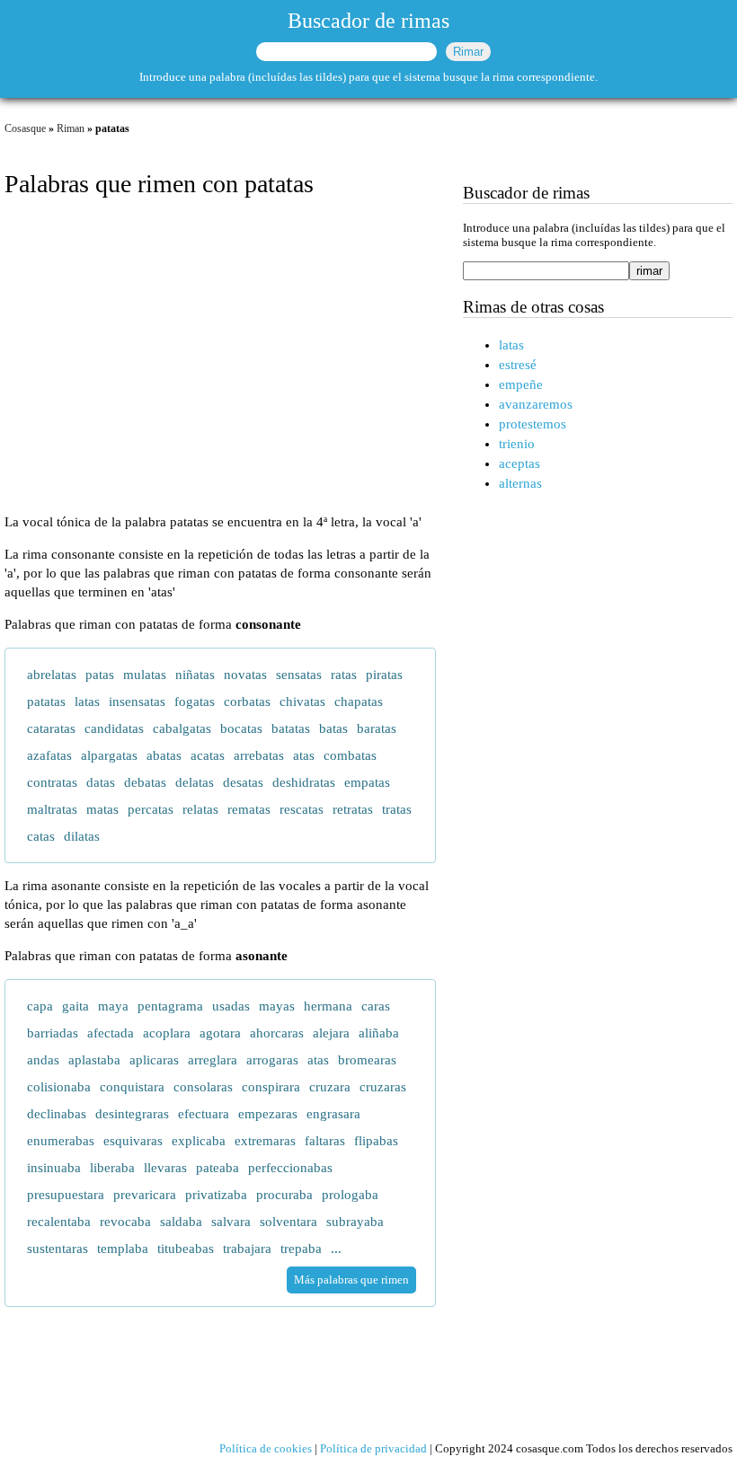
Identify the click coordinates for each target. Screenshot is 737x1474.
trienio (517, 444)
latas (511, 345)
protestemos (532, 424)
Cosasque (25, 128)
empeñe (521, 384)
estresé (518, 364)
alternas (520, 483)
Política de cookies (265, 1448)
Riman (70, 128)
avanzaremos (536, 404)
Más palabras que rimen (351, 1279)
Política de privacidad (373, 1448)
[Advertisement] (220, 357)
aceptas (519, 463)
